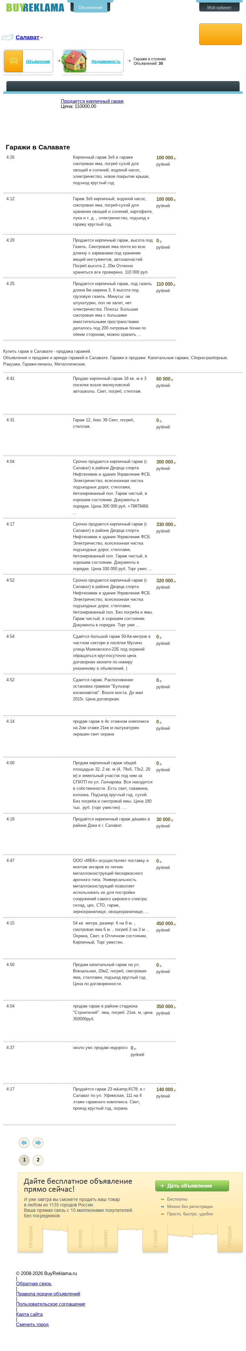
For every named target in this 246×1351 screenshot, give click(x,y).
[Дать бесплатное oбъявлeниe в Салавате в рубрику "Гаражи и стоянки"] (220, 34)
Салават (27, 37)
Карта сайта (29, 1314)
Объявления (90, 7)
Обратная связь (34, 1283)
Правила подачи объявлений (48, 1293)
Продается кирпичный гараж (92, 101)
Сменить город (32, 1324)
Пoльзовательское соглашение (50, 1304)
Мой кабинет (219, 7)
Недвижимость (106, 61)
